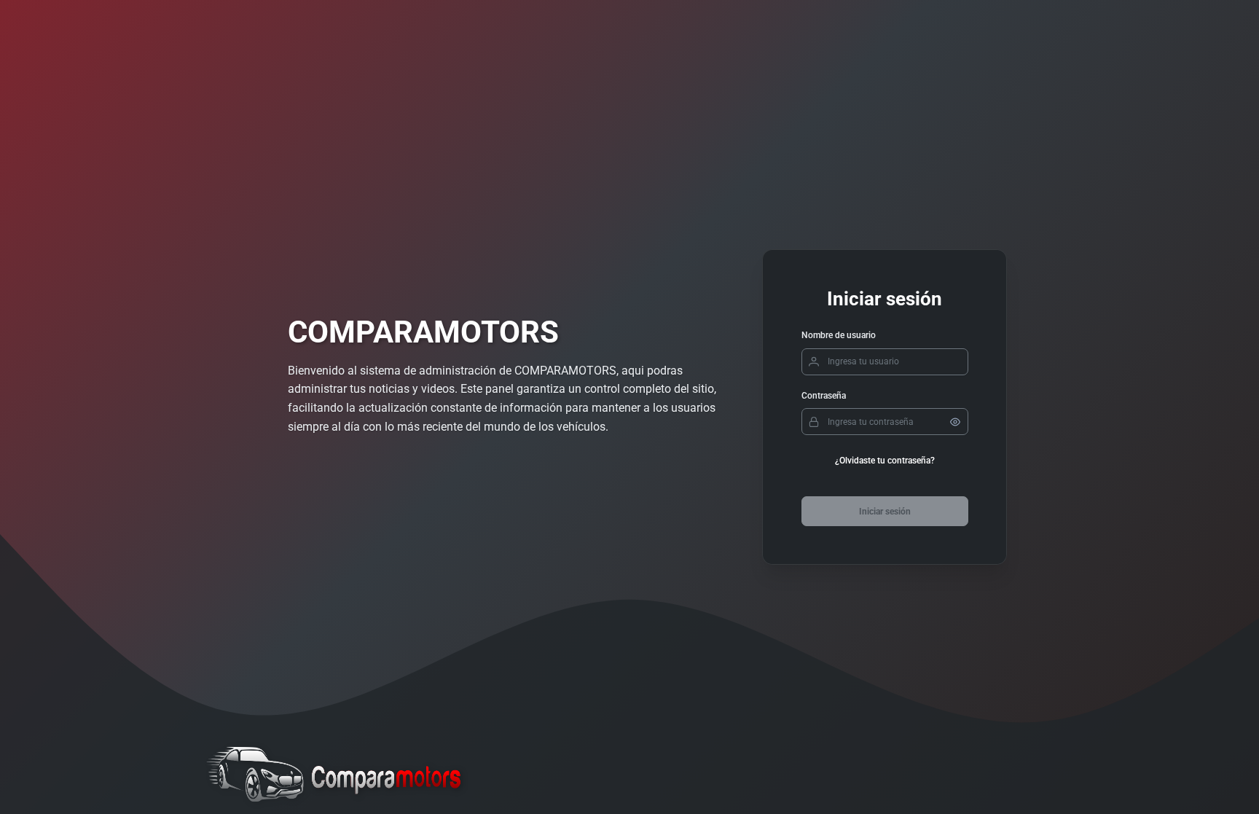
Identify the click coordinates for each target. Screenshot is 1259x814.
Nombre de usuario (838, 335)
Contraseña (823, 396)
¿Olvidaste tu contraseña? (885, 460)
